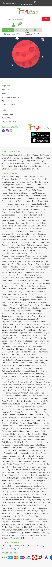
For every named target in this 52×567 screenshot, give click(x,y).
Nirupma (42, 250)
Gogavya (42, 508)
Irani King (45, 533)
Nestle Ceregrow (28, 387)
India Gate (6, 360)
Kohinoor (5, 519)
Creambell (35, 371)
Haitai (31, 415)
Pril (11, 445)
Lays (40, 313)
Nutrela (12, 286)
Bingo (4, 294)
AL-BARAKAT (32, 355)
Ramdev (27, 261)
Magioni (16, 478)
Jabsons (34, 365)
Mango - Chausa (19, 169)
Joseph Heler (18, 281)
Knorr (13, 429)
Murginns (39, 245)
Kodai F (5, 237)
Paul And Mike (32, 182)
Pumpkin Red (32, 169)
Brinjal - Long (24, 161)
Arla (3, 385)
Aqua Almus (37, 324)
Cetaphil (28, 308)
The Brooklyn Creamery (20, 322)
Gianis (35, 248)
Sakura (39, 283)
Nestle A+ (31, 283)
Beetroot (35, 161)
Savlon (5, 226)
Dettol (4, 437)
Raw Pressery (28, 341)
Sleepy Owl (6, 352)
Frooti (26, 357)
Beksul (20, 497)
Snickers (22, 201)
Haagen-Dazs (7, 193)
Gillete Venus (22, 448)
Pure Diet (6, 303)
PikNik (4, 374)
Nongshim (29, 281)
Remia (28, 248)
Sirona (44, 335)
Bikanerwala (24, 234)
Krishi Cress (20, 182)
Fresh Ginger (13, 161)
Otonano (12, 275)
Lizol (14, 513)
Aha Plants (34, 445)
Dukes (4, 311)
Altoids (5, 418)
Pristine (6, 335)
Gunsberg (6, 215)
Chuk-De (45, 401)
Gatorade (12, 502)
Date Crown (20, 185)
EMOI (23, 220)
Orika (43, 212)
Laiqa (20, 404)
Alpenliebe (12, 294)
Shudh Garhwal (43, 198)
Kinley (40, 237)
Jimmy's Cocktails (17, 519)
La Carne (36, 305)
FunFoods (40, 502)
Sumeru (34, 226)
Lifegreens (12, 270)
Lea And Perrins (34, 522)
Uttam (17, 387)
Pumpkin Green (19, 163)
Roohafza (27, 505)
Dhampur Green (14, 209)
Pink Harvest (37, 464)
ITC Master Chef (16, 420)
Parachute (41, 396)
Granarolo (8, 453)
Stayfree (33, 231)
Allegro (5, 250)
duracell (26, 371)
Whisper (5, 305)
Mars (22, 385)
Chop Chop (43, 434)
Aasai (26, 207)
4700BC (5, 420)
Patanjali (18, 324)
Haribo (23, 283)
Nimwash (28, 344)
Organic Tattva (25, 190)
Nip (38, 513)
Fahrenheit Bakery (27, 376)
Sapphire (30, 297)
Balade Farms (13, 204)
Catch (18, 338)
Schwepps (38, 311)
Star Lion (39, 516)
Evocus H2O (43, 179)
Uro (30, 242)
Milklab (38, 218)
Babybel (23, 423)
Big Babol (28, 497)
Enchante (15, 245)
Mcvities (17, 442)
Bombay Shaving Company (12, 527)
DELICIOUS (14, 423)
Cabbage (12, 158)
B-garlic (18, 226)
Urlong (5, 275)
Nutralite (44, 239)
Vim (25, 198)
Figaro (31, 516)
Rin (26, 294)
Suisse (32, 502)
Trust (21, 357)
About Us (5, 90)
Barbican (30, 494)
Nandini (41, 231)
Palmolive (45, 308)
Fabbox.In (33, 237)
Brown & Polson (30, 530)
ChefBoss (25, 445)
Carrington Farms (25, 407)
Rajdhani (26, 382)
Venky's (25, 502)
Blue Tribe (6, 368)
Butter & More (30, 513)
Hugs (4, 253)
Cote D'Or (24, 250)
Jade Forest (17, 456)
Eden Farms (34, 398)
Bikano (46, 382)
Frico (29, 450)
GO (46, 19)
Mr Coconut (40, 193)
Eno (34, 292)
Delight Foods (30, 278)
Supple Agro (20, 511)
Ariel (28, 511)
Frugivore (6, 522)
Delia (42, 486)
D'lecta (44, 303)
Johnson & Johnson (28, 379)
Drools (12, 187)
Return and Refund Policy (11, 97)
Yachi (36, 363)
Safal (34, 190)
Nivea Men (6, 516)
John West (40, 420)
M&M (4, 472)
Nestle (36, 486)
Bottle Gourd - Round (30, 155)
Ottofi (43, 431)
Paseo (31, 218)
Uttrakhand (20, 272)
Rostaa (29, 313)
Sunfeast (5, 486)
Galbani (32, 303)
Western (29, 363)
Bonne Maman (27, 418)
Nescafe (28, 259)
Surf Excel (36, 489)
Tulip (34, 505)
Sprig (47, 242)
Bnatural (35, 538)
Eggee (44, 215)
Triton (11, 355)
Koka (8, 346)
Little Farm (42, 330)
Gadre (37, 393)
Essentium (37, 185)
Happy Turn (21, 313)
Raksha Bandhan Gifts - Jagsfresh (35, 412)
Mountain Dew (36, 472)
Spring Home (14, 220)
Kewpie (13, 207)
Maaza (11, 261)
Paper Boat (6, 513)
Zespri (12, 387)
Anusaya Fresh (32, 519)
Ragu (13, 242)
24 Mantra (22, 393)
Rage (15, 450)
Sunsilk (28, 327)
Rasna (38, 385)
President (19, 426)
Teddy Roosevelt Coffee (12, 461)
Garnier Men (14, 250)
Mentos (5, 220)
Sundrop (17, 459)
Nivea (4, 382)
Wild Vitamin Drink (15, 382)
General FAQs (7, 114)
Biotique (45, 185)
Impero (5, 187)
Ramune (5, 177)
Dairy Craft (14, 330)
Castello (36, 308)
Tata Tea (25, 338)
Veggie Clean (30, 475)
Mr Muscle (42, 226)
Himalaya (5, 412)
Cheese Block (15, 212)
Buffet (46, 530)
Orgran (43, 511)
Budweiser (41, 278)
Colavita (44, 489)
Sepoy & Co (34, 177)
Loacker (27, 316)
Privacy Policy (7, 101)
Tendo (19, 215)
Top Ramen (19, 327)
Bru (25, 218)
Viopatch (14, 267)
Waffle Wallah (24, 365)
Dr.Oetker (6, 297)
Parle (20, 289)
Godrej (43, 450)
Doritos (12, 481)
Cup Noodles (37, 390)
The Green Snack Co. (26, 429)
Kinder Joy (6, 245)
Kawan (39, 475)
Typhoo (35, 286)
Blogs (4, 93)
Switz (45, 387)
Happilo (41, 459)
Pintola (14, 289)
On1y (4, 511)
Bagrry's (23, 242)
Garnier (5, 218)
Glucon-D (13, 201)
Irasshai (6, 308)
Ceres (5, 387)
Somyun (30, 500)
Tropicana (6, 393)
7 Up (26, 196)
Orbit (11, 324)
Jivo (31, 486)
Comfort (14, 234)
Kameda (11, 223)
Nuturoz (26, 289)
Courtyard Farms (21, 193)
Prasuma (5, 448)
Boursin (5, 533)
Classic (22, 431)
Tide (19, 535)
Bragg (11, 237)
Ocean (20, 316)
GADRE (35, 450)
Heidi (30, 368)
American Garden (16, 344)
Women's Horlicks (39, 220)
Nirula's (5, 278)
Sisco (41, 363)
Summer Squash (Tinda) (26, 158)
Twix (34, 524)
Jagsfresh (32, 319)
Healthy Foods (34, 437)
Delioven (19, 218)
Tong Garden (22, 398)
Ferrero (13, 448)
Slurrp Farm (45, 305)
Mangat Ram (35, 453)
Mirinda (40, 275)
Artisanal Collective (23, 390)
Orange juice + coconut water (31, 300)
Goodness (39, 426)
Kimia (28, 220)
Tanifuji (47, 426)
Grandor (15, 385)
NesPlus (11, 390)
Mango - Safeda (43, 158)
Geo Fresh (14, 486)
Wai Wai (12, 278)
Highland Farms (30, 179)
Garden (30, 393)
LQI (26, 303)
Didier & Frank (40, 349)
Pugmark (33, 448)
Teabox (5, 483)
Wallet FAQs (6, 118)
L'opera (27, 360)
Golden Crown (14, 489)
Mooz (4, 264)
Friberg (20, 533)
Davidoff (25, 209)
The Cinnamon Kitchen (31, 442)
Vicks (26, 404)
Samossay (43, 519)
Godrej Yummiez (24, 467)
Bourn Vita (22, 491)
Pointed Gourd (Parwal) (11, 155)
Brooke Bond (7, 396)
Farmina (5, 481)
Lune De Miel (27, 535)
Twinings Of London (10, 431)
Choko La (26, 226)
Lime (5, 161)
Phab (4, 281)
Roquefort (24, 231)
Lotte (13, 215)
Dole (24, 355)
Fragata (5, 355)
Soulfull (39, 387)
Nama (8, 385)
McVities (10, 248)
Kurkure (37, 439)
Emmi (39, 256)
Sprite (11, 341)
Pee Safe (16, 352)
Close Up (6, 242)
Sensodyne (42, 448)
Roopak (32, 333)
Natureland (45, 429)
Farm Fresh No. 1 (17, 303)
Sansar (12, 218)
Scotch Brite (7, 363)
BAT (22, 308)
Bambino (22, 450)
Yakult (12, 371)
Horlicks (5, 231)
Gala (43, 439)
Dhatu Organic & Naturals (12, 470)
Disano (43, 344)
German (44, 294)
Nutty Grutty (41, 470)
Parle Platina (15, 412)
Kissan (20, 198)
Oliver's (5, 324)
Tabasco (14, 524)
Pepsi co (15, 179)
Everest (5, 494)
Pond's (36, 259)
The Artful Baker (34, 264)
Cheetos (45, 218)
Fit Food (32, 253)
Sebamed (24, 486)
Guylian (14, 530)
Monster (17, 396)
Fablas (31, 193)
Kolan (25, 470)
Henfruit (38, 376)
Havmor (38, 494)
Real (43, 393)
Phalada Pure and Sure (33, 527)
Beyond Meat (14, 418)
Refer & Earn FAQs (9, 122)
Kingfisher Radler (9, 198)
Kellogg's (6, 538)
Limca (35, 407)
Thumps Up (22, 264)
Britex (20, 530)
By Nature (40, 253)
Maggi (41, 530)
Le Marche (11, 398)
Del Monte (37, 352)
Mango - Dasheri (33, 163)
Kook (15, 453)
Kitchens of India (16, 483)
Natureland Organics (31, 461)
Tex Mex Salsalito (14, 472)
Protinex (12, 533)
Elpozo (45, 522)
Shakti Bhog (20, 248)
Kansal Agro (43, 234)
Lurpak (24, 522)
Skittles (11, 272)
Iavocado (42, 248)
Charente (44, 445)
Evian (11, 426)
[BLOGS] (37, 30)
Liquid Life (15, 401)
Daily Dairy (39, 272)
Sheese (20, 207)
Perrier (21, 524)
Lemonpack (14, 231)
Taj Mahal (46, 324)
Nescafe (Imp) (37, 382)
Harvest (24, 253)
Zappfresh (37, 497)
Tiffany (24, 368)
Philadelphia (39, 500)
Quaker (19, 505)
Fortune (17, 335)
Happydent (41, 289)
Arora (28, 201)
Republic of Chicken (10, 292)
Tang (47, 360)
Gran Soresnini (8, 182)
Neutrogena (26, 489)
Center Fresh (34, 294)
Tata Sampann (21, 319)
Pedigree (7, 429)
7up (18, 242)
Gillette (39, 333)
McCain (44, 535)
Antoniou (13, 535)
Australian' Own (8, 349)
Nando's (20, 513)
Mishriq (5, 491)
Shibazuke (20, 256)
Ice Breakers (7, 283)
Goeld (33, 322)
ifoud (38, 303)
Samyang (45, 513)
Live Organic (24, 453)
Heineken (32, 198)
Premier (39, 229)
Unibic (12, 313)
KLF (13, 368)
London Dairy (18, 259)
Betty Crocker (8, 327)
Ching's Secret (23, 239)
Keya (41, 182)
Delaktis (36, 401)
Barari (4, 223)
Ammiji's (5, 319)
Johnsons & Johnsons (24, 187)
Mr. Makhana (38, 368)
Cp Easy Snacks (36, 346)
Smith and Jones (33, 431)
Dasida (36, 344)
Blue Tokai (12, 264)
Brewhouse (6, 500)
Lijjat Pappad (14, 494)
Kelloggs (5, 371)
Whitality (35, 327)
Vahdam (19, 278)
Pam (12, 335)
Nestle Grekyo (27, 401)
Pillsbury (5, 313)
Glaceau (20, 275)
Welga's (19, 311)
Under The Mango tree (17, 437)
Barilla (30, 439)
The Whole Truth (29, 229)
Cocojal (19, 305)
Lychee (31, 166)
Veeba (34, 204)
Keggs (4, 489)
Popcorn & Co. (24, 409)
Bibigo (37, 491)
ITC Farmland (21, 349)
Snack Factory (15, 439)
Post (9, 229)
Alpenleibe (41, 292)
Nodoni (21, 294)
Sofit (33, 261)
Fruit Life (41, 204)
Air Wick (25, 472)
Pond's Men (25, 204)
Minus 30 (34, 338)
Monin (23, 478)
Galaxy (18, 355)
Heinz (23, 494)
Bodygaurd (45, 385)
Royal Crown (17, 346)
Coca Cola (27, 305)
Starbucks (15, 297)
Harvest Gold (35, 215)
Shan (30, 423)
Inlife (35, 313)
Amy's (9, 300)
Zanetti (32, 456)
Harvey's (35, 511)
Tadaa (40, 190)
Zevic (15, 300)
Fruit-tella (42, 338)
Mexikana (46, 264)
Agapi (18, 368)
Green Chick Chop (31, 483)
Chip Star (13, 491)
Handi (15, 365)
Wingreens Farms (16, 475)
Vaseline (45, 281)
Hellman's (11, 508)
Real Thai (40, 261)
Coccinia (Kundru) (42, 166)
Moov (25, 177)
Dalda (9, 281)
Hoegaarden (7, 365)
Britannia (44, 371)
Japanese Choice (9, 316)
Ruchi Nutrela (30, 275)
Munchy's (40, 456)
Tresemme (28, 311)
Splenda (5, 423)
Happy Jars (35, 357)
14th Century (40, 187)
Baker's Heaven (38, 316)
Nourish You (7, 190)
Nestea (5, 535)
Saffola (29, 185)
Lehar (9, 478)
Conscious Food (41, 415)
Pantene (18, 341)
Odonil (24, 212)
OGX (32, 239)
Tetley (12, 505)
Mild (17, 376)
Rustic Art (41, 379)
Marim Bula (34, 270)
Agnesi (28, 524)
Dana (25, 456)
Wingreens (30, 272)
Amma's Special (8, 256)
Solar (5, 209)
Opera (37, 535)
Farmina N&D (7, 459)
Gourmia (5, 376)
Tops (43, 491)
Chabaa (5, 201)
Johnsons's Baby (23, 508)
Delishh (19, 371)
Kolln (19, 502)
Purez (43, 196)
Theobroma (35, 207)
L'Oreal (5, 341)
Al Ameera (26, 324)
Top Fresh (27, 538)
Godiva (30, 349)
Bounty (5, 415)
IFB (33, 223)
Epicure (17, 445)
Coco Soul (29, 385)
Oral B (23, 500)
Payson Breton (25, 292)
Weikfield (19, 261)
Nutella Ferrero (21, 237)
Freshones (36, 533)
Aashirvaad (6, 404)
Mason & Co (30, 256)
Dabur (33, 289)
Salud (38, 239)
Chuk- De (32, 481)
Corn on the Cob (20, 166)
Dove (34, 201)
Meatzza (15, 500)
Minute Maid (26, 286)
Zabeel (32, 470)
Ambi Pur (5, 524)
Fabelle (30, 491)
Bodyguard (41, 481)
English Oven (21, 481)
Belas (34, 434)
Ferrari (26, 215)
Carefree (41, 467)
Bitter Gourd (7, 169)
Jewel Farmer (34, 196)
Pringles (33, 234)
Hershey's (34, 250)
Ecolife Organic (13, 464)
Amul (12, 376)
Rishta (28, 223)
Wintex (5, 261)
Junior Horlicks (19, 363)
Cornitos (42, 365)
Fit (42, 423)
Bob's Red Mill (17, 196)
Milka (4, 229)
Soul (46, 300)
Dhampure (6, 234)
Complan (38, 341)
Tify (47, 491)
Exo (20, 330)
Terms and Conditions (10, 105)
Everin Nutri (15, 522)
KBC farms (41, 322)
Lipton (11, 226)
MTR (38, 429)
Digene (25, 374)
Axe (45, 409)
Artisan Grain (23, 270)
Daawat (16, 283)
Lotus (4, 390)
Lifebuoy (44, 442)
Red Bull (6, 267)
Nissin (24, 396)
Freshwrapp (24, 267)
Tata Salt (34, 508)
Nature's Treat (38, 242)
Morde (16, 190)
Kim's (26, 426)
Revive (41, 201)
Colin (18, 286)
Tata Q (9, 450)
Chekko (27, 533)
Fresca (14, 393)
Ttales (23, 245)
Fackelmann (35, 209)
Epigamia (12, 497)
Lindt (46, 275)
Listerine (10, 511)
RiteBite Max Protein (20, 516)
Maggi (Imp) (15, 308)
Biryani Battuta (37, 409)
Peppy (19, 177)
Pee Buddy (41, 505)
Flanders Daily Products (18, 415)
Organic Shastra (30, 330)
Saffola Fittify (35, 404)
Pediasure (6, 179)
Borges (38, 281)
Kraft (4, 450)
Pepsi (12, 305)
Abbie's (36, 423)
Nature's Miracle (14, 374)
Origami (45, 352)
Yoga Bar (44, 357)
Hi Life (14, 404)
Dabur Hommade (36, 374)
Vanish (42, 177)
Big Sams (10, 185)
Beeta (12, 319)
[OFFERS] (19, 30)
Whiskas (43, 483)
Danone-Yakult (34, 212)
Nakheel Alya (26, 352)
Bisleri (24, 439)
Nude (12, 434)
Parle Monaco (7, 442)
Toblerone (41, 524)
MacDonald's (25, 464)
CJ (44, 464)
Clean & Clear (30, 420)
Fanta (31, 426)
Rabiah (12, 177)
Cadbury (12, 311)
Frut (21, 179)
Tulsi (4, 508)
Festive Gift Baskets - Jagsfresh (15, 333)
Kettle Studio (27, 335)
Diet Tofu (30, 245)
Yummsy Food (16, 538)
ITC (29, 396)
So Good (14, 409)
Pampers (12, 239)
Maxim (25, 346)
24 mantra (19, 360)
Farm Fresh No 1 (8, 338)
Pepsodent (12, 467)
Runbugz (5, 445)
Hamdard (6, 434)
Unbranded (45, 207)
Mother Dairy (41, 223)
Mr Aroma (34, 267)
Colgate (46, 333)
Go (12, 360)
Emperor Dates (37, 360)
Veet (47, 261)
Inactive (43, 259)
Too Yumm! (16, 229)
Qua (34, 396)
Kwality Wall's (32, 459)
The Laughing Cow (24, 434)
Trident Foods (39, 418)
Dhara (9, 259)
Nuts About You (13, 253)
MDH (24, 459)
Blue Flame (20, 223)
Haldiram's (6, 196)
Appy (22, 297)
